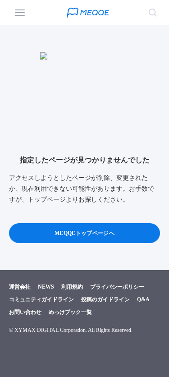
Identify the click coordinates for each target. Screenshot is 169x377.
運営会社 (20, 287)
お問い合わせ (25, 312)
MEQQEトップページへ (84, 233)
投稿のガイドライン (105, 299)
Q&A (143, 299)
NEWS (46, 287)
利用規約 (72, 287)
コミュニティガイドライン (41, 299)
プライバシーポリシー (117, 287)
